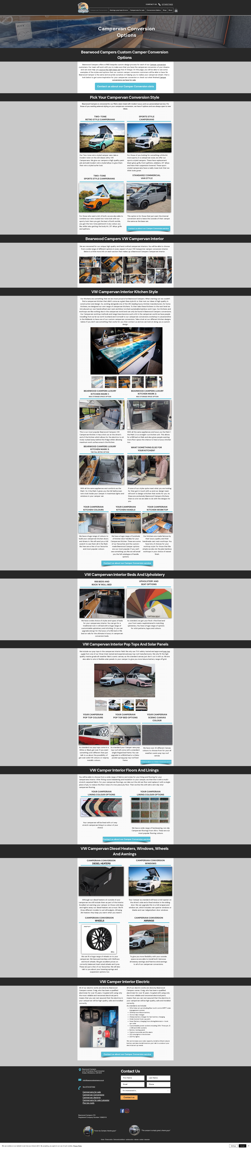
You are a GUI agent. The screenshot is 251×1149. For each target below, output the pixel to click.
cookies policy (130, 1139)
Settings (233, 1146)
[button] (151, 4)
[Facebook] (122, 1111)
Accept (242, 1146)
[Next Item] (168, 270)
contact (142, 1139)
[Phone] (159, 4)
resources (147, 1139)
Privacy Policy (77, 1146)
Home (103, 1139)
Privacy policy (109, 1139)
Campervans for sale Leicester (96, 1100)
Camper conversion (158, 64)
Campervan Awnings (92, 1097)
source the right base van (109, 70)
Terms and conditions (119, 1139)
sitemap (136, 1139)
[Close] (248, 1145)
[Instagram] (127, 1111)
